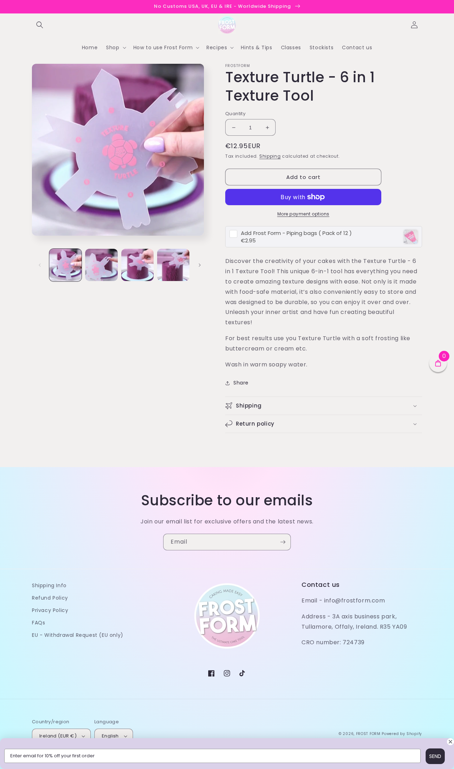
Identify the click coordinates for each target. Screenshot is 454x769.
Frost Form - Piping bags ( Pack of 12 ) (296, 233)
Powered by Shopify (402, 733)
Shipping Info (49, 585)
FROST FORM (368, 733)
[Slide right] (199, 265)
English (110, 735)
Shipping (270, 156)
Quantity (235, 113)
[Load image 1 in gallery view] (65, 265)
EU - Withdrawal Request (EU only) (77, 635)
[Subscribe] (282, 542)
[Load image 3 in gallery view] (137, 265)
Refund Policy (50, 597)
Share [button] (241, 382)
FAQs (38, 622)
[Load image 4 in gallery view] (173, 265)
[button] (40, 25)
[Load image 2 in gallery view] (101, 265)
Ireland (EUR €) (58, 735)
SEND (435, 756)
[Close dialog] (450, 741)
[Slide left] (40, 265)
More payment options (303, 214)
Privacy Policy (50, 610)
